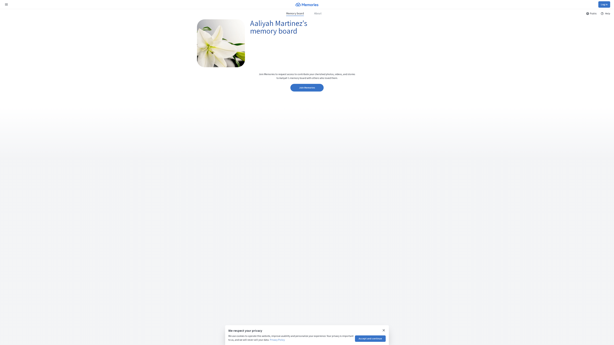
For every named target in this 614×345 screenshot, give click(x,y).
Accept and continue (370, 338)
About (318, 13)
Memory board (295, 13)
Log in (604, 4)
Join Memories (307, 87)
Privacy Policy (277, 339)
